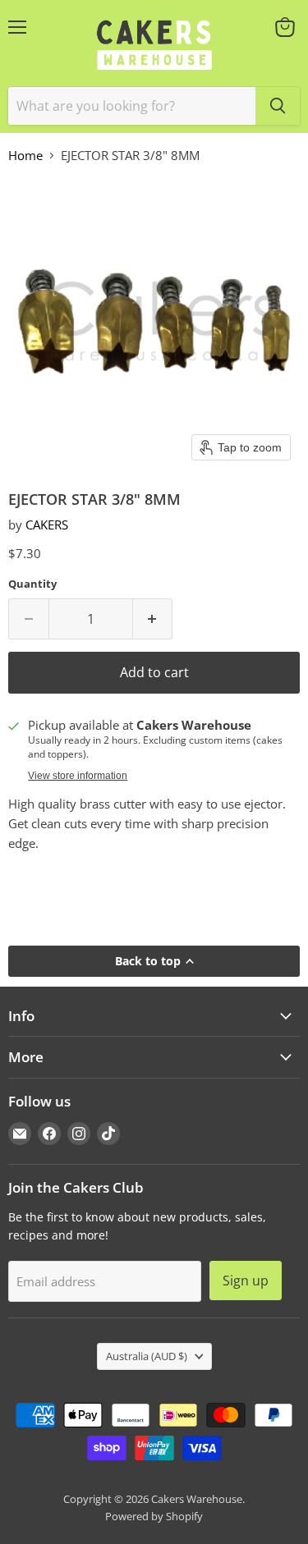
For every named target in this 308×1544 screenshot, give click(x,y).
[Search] (277, 106)
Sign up (246, 1280)
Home (25, 156)
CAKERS (46, 524)
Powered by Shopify (154, 1516)
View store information (77, 775)
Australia (146, 1356)
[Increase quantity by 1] (153, 618)
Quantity (32, 584)
